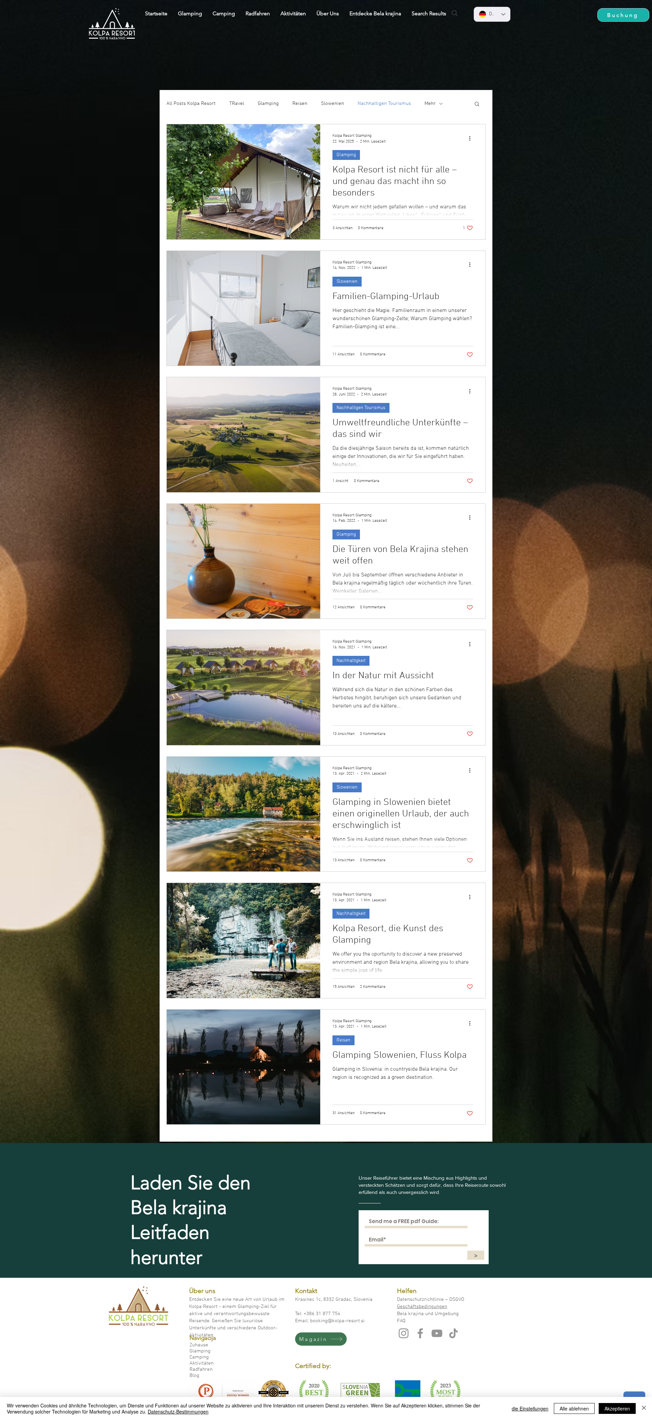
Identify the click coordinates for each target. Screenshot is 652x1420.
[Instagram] (403, 1333)
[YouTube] (436, 1333)
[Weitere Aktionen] (472, 138)
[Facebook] (420, 1333)
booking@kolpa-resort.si (337, 1321)
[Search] (455, 13)
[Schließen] (644, 1408)
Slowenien (332, 103)
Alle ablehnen (574, 1408)
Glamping (268, 103)
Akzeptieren (617, 1408)
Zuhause (198, 1345)
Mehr (430, 103)
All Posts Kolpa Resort (191, 103)
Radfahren (201, 1369)
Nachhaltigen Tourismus (384, 103)
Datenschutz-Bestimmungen (178, 1411)
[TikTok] (453, 1333)
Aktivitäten (201, 1363)
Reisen (299, 103)
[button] (477, 104)
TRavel (236, 103)
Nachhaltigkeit (351, 661)
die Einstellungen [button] (530, 1408)
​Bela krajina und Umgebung (428, 1314)
